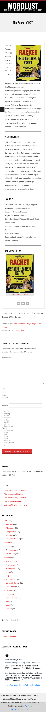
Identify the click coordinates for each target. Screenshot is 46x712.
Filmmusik (10, 528)
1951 (11, 317)
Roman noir (10, 579)
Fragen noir (10, 565)
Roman (7, 557)
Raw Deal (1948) (17, 331)
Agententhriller (12, 561)
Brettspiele (10, 594)
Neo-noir (9, 535)
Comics (9, 546)
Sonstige (7, 590)
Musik (8, 605)
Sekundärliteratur (13, 539)
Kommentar (5, 359)
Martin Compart (10, 636)
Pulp (7, 576)
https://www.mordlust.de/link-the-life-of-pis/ (22, 685)
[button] (18, 303)
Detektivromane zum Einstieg (15, 491)
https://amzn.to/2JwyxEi (20, 294)
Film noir (40, 313)
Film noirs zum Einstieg (13, 494)
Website (5, 405)
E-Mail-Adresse (5, 397)
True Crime (10, 586)
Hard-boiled (10, 569)
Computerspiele (12, 550)
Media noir (8, 543)
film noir (17, 317)
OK (27, 710)
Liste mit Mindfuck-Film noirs (15, 505)
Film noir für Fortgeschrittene (15, 498)
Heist (8, 572)
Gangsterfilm (11, 532)
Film (5, 521)
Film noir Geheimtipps (13, 501)
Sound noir (10, 554)
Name (4, 389)
